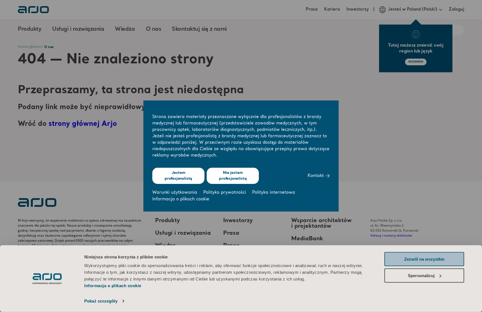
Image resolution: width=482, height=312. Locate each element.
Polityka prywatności (224, 193)
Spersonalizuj (421, 275)
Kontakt (316, 176)
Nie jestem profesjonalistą (233, 176)
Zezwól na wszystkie (424, 259)
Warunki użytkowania (174, 193)
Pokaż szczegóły (100, 301)
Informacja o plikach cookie (112, 285)
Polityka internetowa (273, 193)
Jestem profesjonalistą (178, 176)
